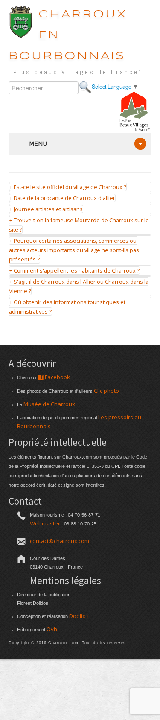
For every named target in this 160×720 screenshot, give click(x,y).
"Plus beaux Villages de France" (76, 71)
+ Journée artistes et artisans (46, 209)
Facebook (57, 377)
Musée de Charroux (49, 404)
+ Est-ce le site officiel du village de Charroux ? (67, 187)
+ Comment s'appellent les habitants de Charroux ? (74, 270)
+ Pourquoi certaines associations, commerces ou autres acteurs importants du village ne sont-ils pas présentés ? (74, 250)
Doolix (77, 616)
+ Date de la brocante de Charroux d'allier (62, 198)
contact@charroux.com (59, 541)
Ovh (52, 629)
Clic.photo (106, 391)
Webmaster (45, 523)
